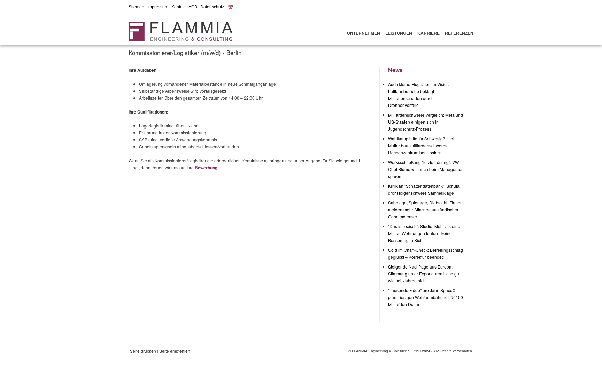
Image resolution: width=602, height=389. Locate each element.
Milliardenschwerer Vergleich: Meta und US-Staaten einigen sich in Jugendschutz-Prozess (425, 122)
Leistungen (398, 33)
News (395, 70)
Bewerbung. (206, 167)
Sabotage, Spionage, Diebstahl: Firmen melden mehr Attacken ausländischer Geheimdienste (425, 209)
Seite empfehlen (174, 351)
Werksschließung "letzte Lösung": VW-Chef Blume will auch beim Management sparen (426, 169)
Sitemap (136, 7)
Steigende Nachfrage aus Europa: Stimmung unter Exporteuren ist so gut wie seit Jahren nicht (424, 273)
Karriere (428, 33)
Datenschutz (212, 7)
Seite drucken (143, 351)
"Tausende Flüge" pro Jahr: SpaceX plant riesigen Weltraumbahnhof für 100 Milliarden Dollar (425, 297)
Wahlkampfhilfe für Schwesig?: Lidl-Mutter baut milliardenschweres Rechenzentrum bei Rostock (422, 145)
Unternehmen (363, 33)
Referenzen (459, 33)
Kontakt (178, 7)
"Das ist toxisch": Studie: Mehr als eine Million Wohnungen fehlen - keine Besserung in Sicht (424, 233)
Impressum (157, 7)
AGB (192, 7)
